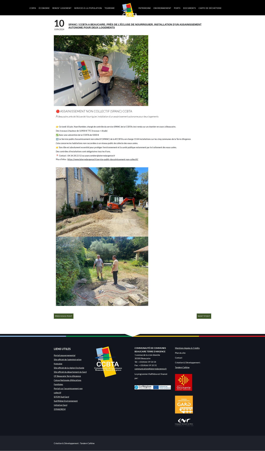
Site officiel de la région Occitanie (69, 368)
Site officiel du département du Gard (70, 372)
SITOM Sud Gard (61, 397)
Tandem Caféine (182, 367)
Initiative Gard (60, 405)
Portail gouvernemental (64, 355)
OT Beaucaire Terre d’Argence (67, 376)
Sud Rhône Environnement (66, 401)
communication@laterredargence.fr (151, 368)
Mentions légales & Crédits (187, 348)
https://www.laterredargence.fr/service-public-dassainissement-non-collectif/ (102, 159)
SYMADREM (60, 409)
